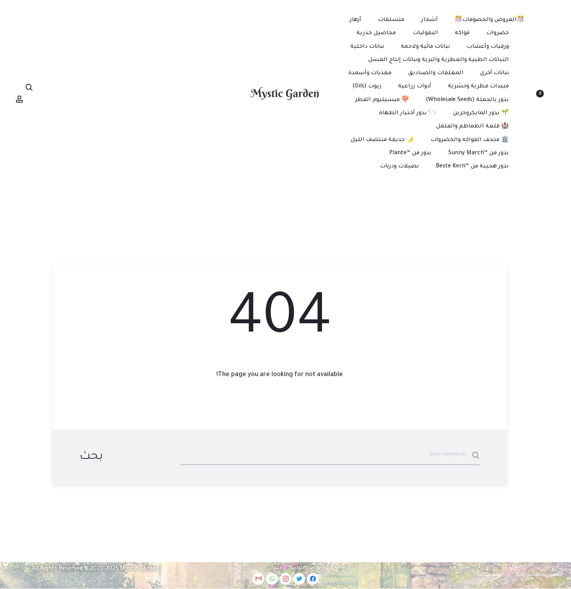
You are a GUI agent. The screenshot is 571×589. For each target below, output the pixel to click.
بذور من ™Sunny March (478, 153)
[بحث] (29, 88)
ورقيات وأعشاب (488, 47)
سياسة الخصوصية (537, 575)
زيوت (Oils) (366, 87)
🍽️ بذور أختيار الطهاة (407, 113)
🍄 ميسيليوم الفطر (382, 100)
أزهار (355, 20)
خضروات (497, 33)
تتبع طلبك (489, 575)
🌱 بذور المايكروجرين (481, 113)
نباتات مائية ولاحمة (425, 47)
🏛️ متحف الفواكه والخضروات (470, 140)
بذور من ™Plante (410, 153)
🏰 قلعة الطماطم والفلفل (472, 127)
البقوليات (425, 33)
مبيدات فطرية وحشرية (478, 87)
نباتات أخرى (494, 73)
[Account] (19, 99)
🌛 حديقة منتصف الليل (382, 140)
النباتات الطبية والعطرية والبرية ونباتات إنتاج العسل (438, 60)
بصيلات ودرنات (399, 167)
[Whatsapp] (272, 579)
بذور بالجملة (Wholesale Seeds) (467, 100)
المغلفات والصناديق (435, 73)
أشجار (429, 20)
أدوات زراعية (414, 87)
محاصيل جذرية (376, 33)
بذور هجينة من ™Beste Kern (472, 167)
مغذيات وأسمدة (370, 73)
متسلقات (391, 20)
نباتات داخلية (367, 47)
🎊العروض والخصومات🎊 (489, 20)
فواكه (462, 33)
